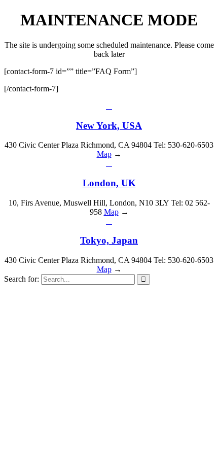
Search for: (21, 279)
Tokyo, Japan (109, 240)
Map (104, 154)
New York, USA (109, 125)
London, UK (109, 183)
